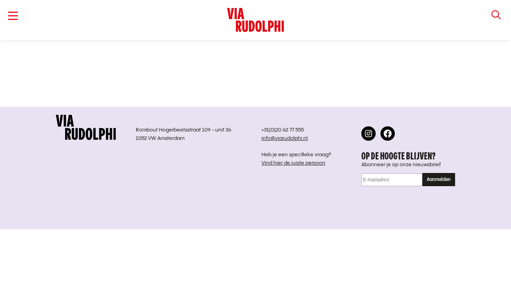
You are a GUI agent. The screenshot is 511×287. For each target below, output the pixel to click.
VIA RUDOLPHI (255, 20)
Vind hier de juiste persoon (293, 163)
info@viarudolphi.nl (284, 138)
